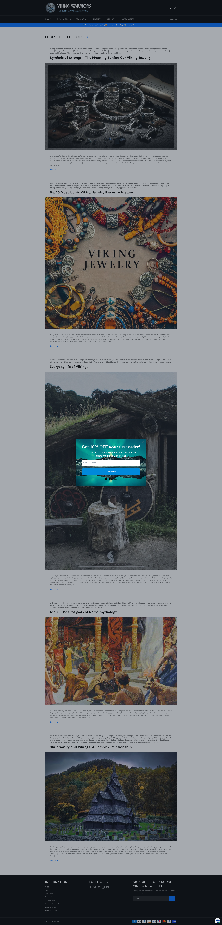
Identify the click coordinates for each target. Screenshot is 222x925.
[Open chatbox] (217, 920)
